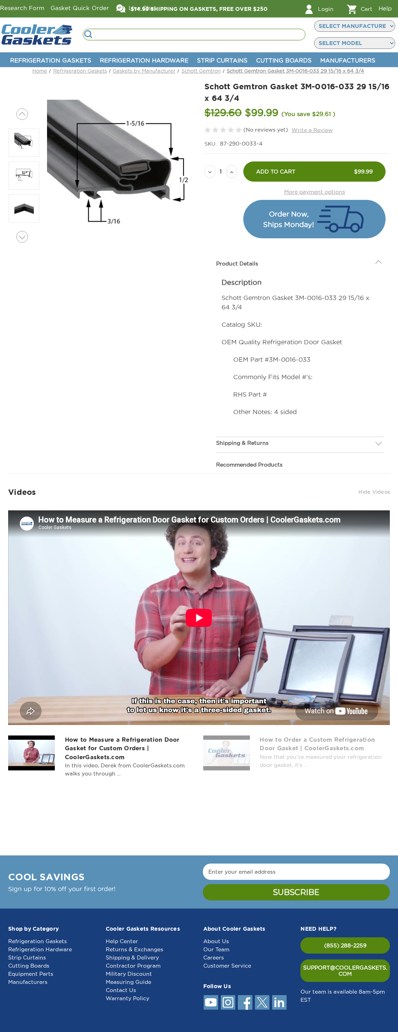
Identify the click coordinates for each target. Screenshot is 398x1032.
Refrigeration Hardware (144, 60)
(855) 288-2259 (345, 945)
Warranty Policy (127, 998)
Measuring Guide (128, 982)
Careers (213, 957)
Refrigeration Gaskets (50, 60)
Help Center (122, 941)
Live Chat (141, 8)
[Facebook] (245, 1002)
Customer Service (227, 966)
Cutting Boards (284, 60)
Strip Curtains (222, 60)
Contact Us (121, 990)
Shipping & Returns (242, 443)
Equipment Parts (30, 974)
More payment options (314, 192)
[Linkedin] (279, 1002)
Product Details (237, 263)
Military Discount (129, 974)
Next (22, 237)
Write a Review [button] (312, 130)
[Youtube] (211, 1002)
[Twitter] (262, 1002)
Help (385, 8)
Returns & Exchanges (134, 949)
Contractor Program (133, 966)
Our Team (216, 949)
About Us (216, 941)
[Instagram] (228, 1002)
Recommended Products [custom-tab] (249, 464)
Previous (22, 114)
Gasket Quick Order (80, 8)
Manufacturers (347, 60)
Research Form (22, 8)
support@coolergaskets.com (345, 970)
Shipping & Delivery (132, 957)
